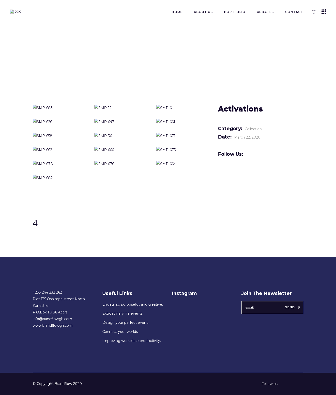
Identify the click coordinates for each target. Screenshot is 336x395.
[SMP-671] (183, 136)
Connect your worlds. (120, 331)
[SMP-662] (60, 150)
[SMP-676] (121, 164)
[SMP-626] (60, 122)
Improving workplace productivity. (131, 341)
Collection (253, 129)
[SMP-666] (121, 150)
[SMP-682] (60, 178)
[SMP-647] (121, 122)
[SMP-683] (60, 108)
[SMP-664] (183, 164)
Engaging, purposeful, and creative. (132, 304)
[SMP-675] (183, 150)
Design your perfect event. (125, 322)
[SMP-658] (60, 136)
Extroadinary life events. (122, 313)
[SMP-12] (121, 108)
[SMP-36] (121, 136)
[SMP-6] (183, 108)
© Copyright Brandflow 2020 (57, 383)
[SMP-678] (60, 164)
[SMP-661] (183, 122)
